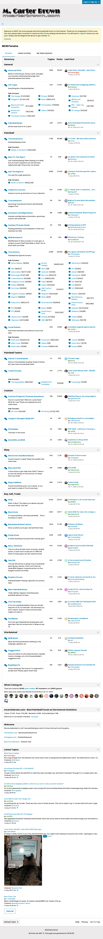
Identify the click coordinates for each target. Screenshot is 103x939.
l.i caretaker (10, 899)
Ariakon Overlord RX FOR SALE (80, 546)
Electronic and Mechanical (21, 455)
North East (15, 340)
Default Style (10, 922)
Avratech (44, 272)
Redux (43, 308)
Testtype (34, 717)
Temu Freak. (73, 482)
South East (45, 340)
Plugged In (15, 99)
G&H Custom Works (46, 289)
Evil (73, 285)
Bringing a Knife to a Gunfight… (81, 418)
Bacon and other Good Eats (17, 106)
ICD (73, 288)
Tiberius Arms (16, 317)
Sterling (44, 317)
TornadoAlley (75, 537)
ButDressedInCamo (78, 227)
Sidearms (75, 311)
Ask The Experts (15, 171)
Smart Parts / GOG (46, 312)
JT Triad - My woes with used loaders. (84, 138)
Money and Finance (15, 111)
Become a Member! (11, 742)
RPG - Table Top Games (77, 106)
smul (72, 141)
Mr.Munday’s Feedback (78, 618)
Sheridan (75, 308)
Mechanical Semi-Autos (19, 524)
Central (75, 340)
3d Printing (45, 411)
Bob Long (44, 275)
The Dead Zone (15, 138)
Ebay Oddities (14, 482)
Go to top (95, 922)
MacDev (75, 294)
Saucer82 (73, 526)
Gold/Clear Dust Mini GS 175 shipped (18, 814)
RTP (12, 311)
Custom (8, 390)
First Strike (15, 288)
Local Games (14, 327)
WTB (10, 500)
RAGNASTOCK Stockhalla (46, 383)
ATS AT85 (72, 468)
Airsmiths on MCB (16, 440)
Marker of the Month (19, 150)
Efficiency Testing (76, 237)
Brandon (73, 159)
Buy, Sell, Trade (12, 494)
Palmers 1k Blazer (75, 524)
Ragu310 (73, 192)
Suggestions (14, 650)
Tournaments (15, 200)
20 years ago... (74, 358)
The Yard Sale (14, 602)
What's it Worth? (17, 183)
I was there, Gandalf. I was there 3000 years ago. (23, 829)
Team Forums (14, 371)
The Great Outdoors (19, 116)
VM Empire (76, 320)
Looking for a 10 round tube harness (83, 500)
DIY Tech (14, 411)
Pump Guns (15, 302)
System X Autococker (77, 455)
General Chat (14, 70)
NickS (72, 203)
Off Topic (12, 85)
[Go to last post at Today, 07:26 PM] (17, 890)
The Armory (14, 252)
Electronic (13, 512)
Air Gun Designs (44, 264)
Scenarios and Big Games (20, 213)
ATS (73, 269)
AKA (12, 269)
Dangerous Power (18, 282)
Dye (73, 282)
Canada (44, 346)
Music (43, 99)
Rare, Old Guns (15, 546)
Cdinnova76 (75, 421)
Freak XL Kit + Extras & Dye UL (80, 589)
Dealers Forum (15, 577)
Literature (75, 96)
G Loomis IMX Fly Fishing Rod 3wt (82, 602)
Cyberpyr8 (74, 215)
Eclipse (13, 285)
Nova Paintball (47, 302)
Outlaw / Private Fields (19, 225)
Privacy (85, 922)
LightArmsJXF (75, 398)
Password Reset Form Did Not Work (83, 665)
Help (77, 922)
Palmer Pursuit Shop (77, 303)
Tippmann (15, 320)
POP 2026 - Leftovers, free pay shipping (84, 429)
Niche (43, 297)
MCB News (13, 638)
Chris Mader (75, 254)
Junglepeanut (75, 604)
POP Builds (13, 429)
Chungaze (74, 458)
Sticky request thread (77, 650)
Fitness (44, 96)
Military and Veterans (75, 100)
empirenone (75, 562)
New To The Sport (16, 157)
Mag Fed (14, 297)
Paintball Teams (13, 352)
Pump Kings (76, 382)
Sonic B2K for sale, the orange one (82, 512)
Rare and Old (14, 468)
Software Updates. (76, 638)
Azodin (74, 272)
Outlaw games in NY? (77, 225)
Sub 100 (11, 560)
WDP (43, 320)
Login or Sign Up (90, 2)
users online (29, 688)
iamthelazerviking (77, 579)
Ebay (6, 449)
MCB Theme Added (11, 753)
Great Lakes (15, 346)
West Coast (16, 343)
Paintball (9, 132)
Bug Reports (14, 665)
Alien (43, 269)
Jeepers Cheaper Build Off (21, 418)
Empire (44, 285)
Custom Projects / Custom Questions (26, 396)
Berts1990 (74, 548)
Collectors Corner (16, 190)
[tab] (8, 53)
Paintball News (15, 123)
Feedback (13, 618)
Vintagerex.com (10, 737)
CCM (73, 278)
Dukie (43, 282)
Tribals (74, 317)
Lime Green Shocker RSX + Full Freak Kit (19, 768)
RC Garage (76, 110)
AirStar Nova (76, 263)
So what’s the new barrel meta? (81, 157)
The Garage (15, 96)
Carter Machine (17, 278)
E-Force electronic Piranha (79, 560)
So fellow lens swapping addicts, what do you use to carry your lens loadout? (34, 784)
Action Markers (16, 263)
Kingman (44, 294)
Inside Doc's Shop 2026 (78, 440)
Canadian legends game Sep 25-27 (83, 327)
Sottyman (74, 591)
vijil (71, 640)
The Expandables (17, 382)
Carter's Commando (18, 358)
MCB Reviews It (15, 237)
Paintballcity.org (10, 733)
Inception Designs (18, 294)
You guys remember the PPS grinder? (84, 252)
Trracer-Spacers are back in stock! (83, 577)
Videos (44, 110)
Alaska (43, 343)
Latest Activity (24, 53)
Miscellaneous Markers (77, 298)
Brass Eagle (15, 275)
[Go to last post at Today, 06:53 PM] (17, 906)
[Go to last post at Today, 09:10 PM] (17, 777)
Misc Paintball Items (17, 589)
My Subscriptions (44, 53)
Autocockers (16, 272)
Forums (8, 53)
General (8, 64)
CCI (42, 278)
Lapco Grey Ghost (75, 535)
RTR (12, 308)
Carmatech (76, 275)
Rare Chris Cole (10, 896)
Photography (46, 105)
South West (76, 343)
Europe (74, 346)
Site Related (10, 632)
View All (9, 911)
